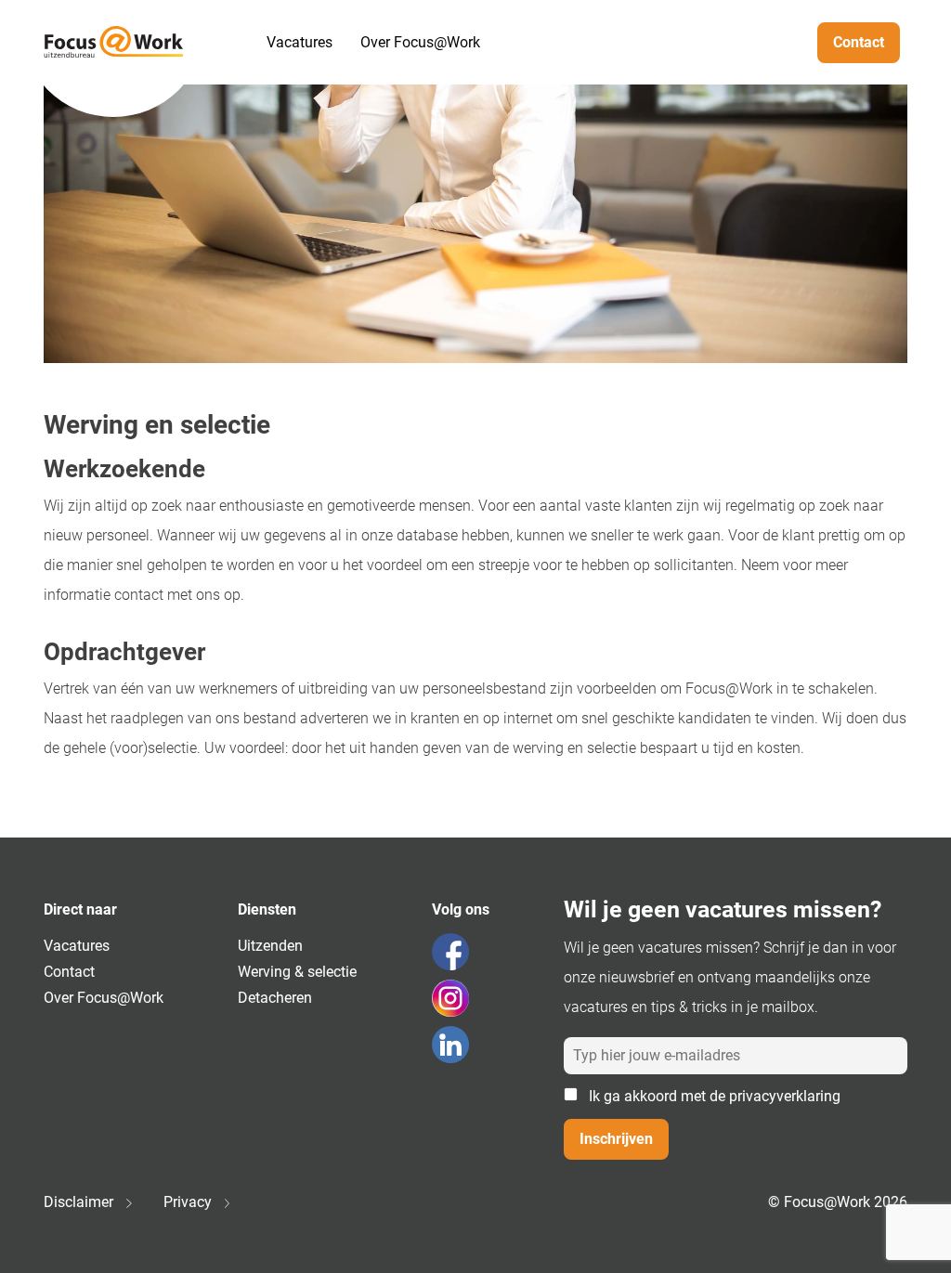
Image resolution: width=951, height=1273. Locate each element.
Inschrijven (616, 1139)
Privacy (189, 1202)
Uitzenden (270, 946)
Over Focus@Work (420, 42)
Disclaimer (80, 1202)
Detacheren (275, 998)
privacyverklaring (784, 1096)
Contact (858, 42)
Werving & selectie (297, 972)
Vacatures (299, 42)
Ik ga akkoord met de (712, 1096)
